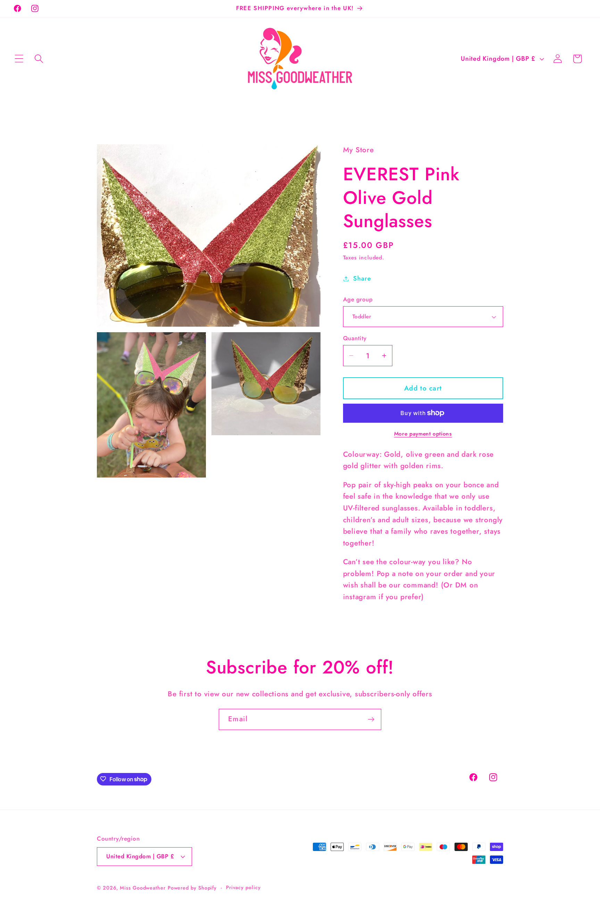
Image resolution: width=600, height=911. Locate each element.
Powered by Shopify (192, 887)
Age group (358, 299)
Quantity (355, 338)
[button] (19, 59)
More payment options (423, 434)
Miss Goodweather (143, 887)
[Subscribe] (371, 719)
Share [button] (362, 278)
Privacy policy (243, 887)
